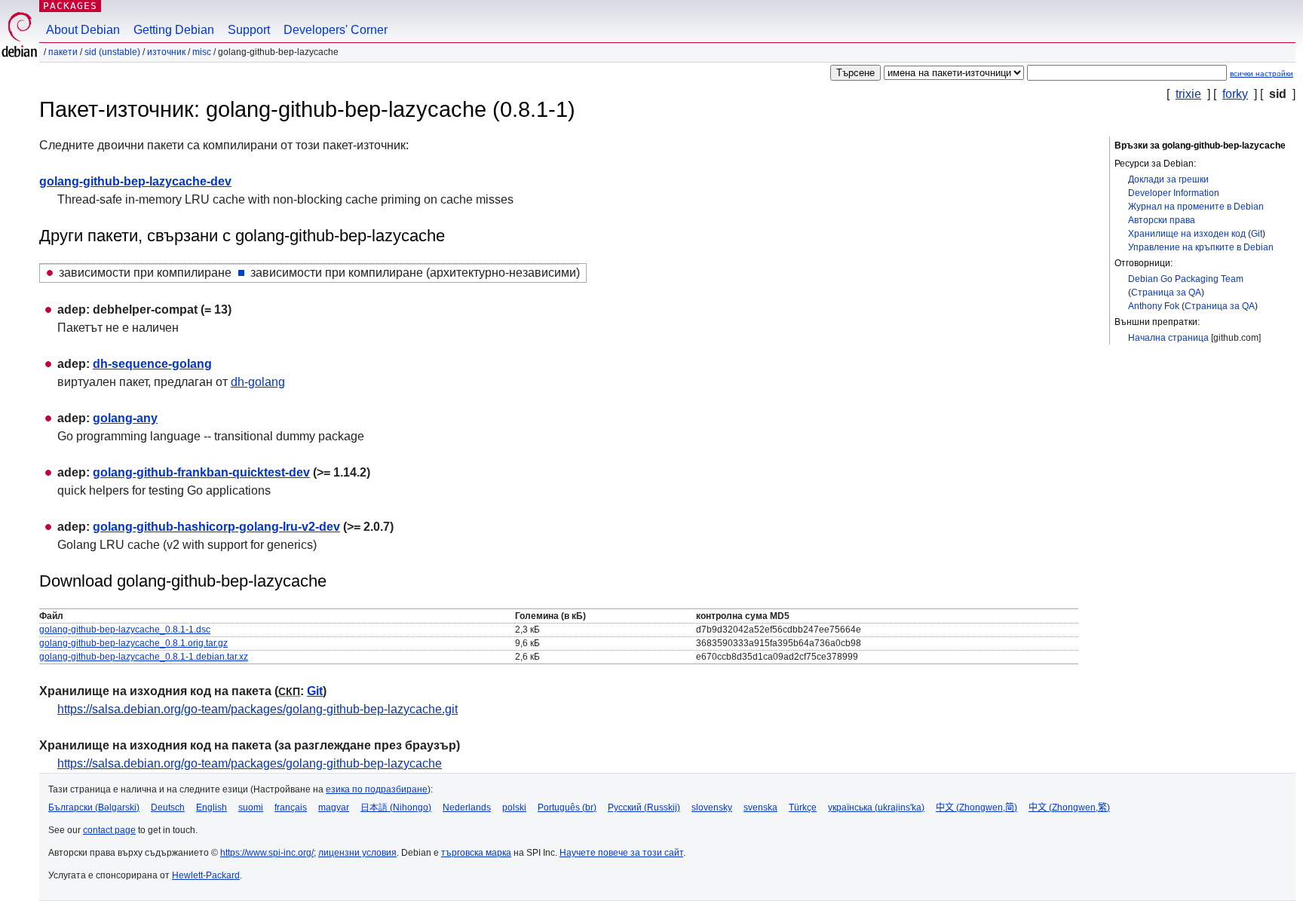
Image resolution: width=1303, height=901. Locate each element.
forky (1235, 93)
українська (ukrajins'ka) (876, 807)
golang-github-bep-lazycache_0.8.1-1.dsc (124, 629)
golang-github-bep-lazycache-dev (135, 181)
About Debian (83, 29)
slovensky (711, 807)
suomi (250, 807)
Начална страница (1168, 338)
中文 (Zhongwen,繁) (1069, 807)
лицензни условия (357, 852)
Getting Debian (173, 29)
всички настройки (1261, 73)
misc (201, 52)
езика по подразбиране (377, 789)
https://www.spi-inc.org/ (267, 852)
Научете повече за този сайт (621, 852)
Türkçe (803, 807)
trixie (1188, 93)
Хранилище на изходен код (1187, 233)
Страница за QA (1166, 292)
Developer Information (1173, 193)
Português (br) (567, 807)
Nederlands (467, 807)
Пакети (63, 52)
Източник (166, 52)
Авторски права (1161, 220)
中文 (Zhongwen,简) (976, 807)
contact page (109, 830)
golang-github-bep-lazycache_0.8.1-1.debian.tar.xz (143, 656)
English (211, 807)
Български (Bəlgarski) (93, 807)
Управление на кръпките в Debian (1201, 247)
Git (1256, 233)
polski (514, 807)
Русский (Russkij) (644, 807)
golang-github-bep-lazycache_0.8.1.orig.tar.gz (133, 643)
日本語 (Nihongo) (395, 807)
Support (249, 29)
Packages (70, 5)
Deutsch (168, 807)
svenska (760, 807)
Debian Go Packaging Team (1185, 279)
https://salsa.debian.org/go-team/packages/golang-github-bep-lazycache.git (257, 709)
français (290, 807)
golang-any (125, 418)
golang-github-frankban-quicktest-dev (201, 472)
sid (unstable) (112, 52)
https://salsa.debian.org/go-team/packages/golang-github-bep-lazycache (249, 763)
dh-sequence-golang (152, 363)
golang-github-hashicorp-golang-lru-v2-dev (216, 526)
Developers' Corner (336, 29)
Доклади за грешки (1168, 179)
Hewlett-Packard (206, 875)
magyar (333, 807)
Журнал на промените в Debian (1196, 206)
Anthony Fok (1153, 306)
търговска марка (476, 852)
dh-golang (258, 381)
